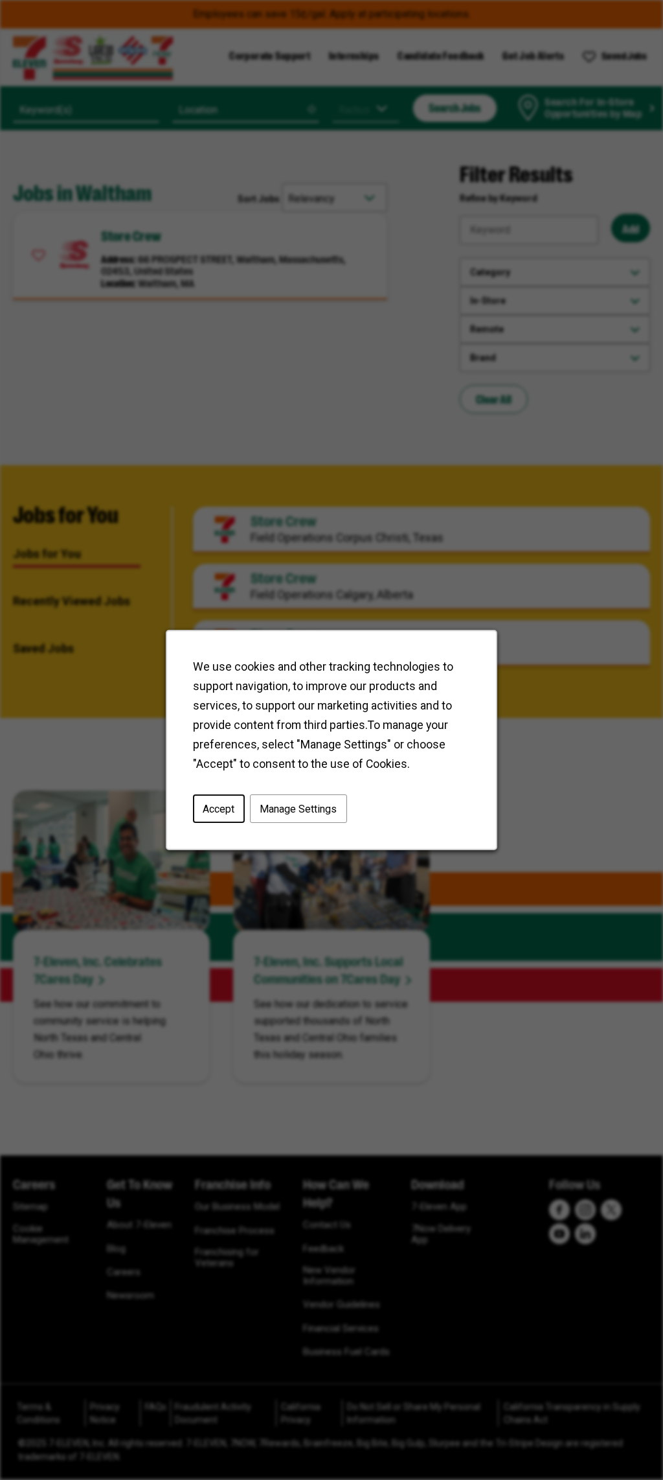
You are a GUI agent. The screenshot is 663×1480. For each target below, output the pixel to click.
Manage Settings (298, 808)
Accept (218, 808)
